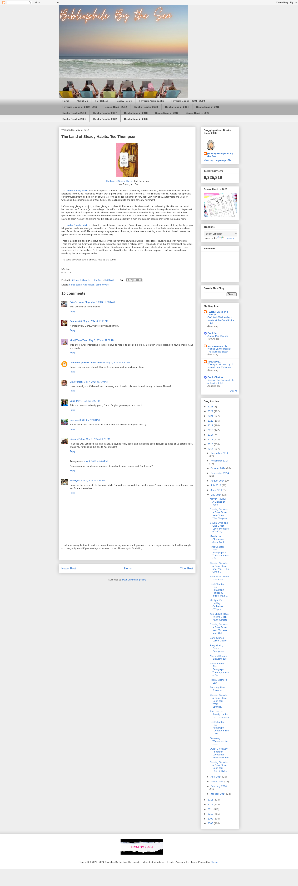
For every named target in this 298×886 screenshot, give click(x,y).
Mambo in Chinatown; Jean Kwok (217, 539)
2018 (211, 430)
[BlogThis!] (131, 280)
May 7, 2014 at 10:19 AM (95, 321)
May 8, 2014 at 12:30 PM (87, 420)
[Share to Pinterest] (140, 280)
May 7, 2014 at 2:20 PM (118, 362)
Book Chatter (215, 377)
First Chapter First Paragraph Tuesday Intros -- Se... (219, 669)
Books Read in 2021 (74, 119)
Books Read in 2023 (136, 119)
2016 (211, 439)
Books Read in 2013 (146, 107)
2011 (210, 809)
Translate (229, 238)
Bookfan (212, 333)
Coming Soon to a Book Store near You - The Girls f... (219, 567)
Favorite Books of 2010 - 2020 (79, 107)
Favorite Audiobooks (151, 100)
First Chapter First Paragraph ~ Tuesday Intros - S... (219, 552)
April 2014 (216, 776)
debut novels (102, 284)
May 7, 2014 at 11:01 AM (101, 340)
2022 (211, 411)
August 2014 (218, 480)
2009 (211, 818)
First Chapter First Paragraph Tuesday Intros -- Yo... (219, 728)
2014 (211, 448)
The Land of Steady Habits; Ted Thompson (219, 714)
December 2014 (219, 453)
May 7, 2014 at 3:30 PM (96, 381)
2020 (211, 420)
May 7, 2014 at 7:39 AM (103, 302)
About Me (82, 100)
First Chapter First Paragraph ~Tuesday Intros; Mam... (219, 590)
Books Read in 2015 (208, 107)
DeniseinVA (76, 321)
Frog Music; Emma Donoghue (217, 648)
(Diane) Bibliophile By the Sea (220, 155)
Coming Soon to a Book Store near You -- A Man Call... (218, 628)
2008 (211, 823)
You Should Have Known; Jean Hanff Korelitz (219, 616)
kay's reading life (217, 346)
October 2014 (218, 468)
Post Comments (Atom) (134, 579)
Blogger (214, 862)
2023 (211, 406)
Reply (72, 311)
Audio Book (89, 284)
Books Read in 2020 (197, 113)
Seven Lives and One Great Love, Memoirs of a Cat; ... (219, 527)
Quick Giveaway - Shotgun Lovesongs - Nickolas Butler (219, 753)
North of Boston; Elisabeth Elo (219, 657)
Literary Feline (77, 439)
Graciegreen (76, 381)
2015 (211, 444)
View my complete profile (217, 160)
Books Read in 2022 (105, 119)
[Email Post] (121, 280)
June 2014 (217, 490)
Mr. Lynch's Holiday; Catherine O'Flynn (216, 604)
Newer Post (68, 568)
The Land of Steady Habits (119, 181)
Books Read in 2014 (177, 107)
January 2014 (218, 793)
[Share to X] (134, 280)
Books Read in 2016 (74, 113)
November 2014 (219, 460)
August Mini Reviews (218, 336)
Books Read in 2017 (105, 113)
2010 (211, 813)
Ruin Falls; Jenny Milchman (219, 578)
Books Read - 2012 (116, 107)
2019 (211, 425)
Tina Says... (214, 361)
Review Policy (124, 100)
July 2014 (216, 485)
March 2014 (217, 781)
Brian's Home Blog (80, 302)
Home (65, 100)
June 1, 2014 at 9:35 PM (93, 480)
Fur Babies (101, 100)
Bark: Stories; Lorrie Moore (218, 639)
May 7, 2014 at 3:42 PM (88, 401)
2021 (211, 416)
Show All (233, 391)
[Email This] (127, 280)
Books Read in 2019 (166, 113)
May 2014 (216, 494)
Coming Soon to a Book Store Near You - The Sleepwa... (219, 513)
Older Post (186, 568)
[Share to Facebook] (137, 280)
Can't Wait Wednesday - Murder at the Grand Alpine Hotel (220, 320)
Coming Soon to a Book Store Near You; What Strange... (218, 701)
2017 (211, 434)
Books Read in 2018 (136, 113)
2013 (211, 799)
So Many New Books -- (217, 689)
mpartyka (75, 480)
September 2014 (220, 473)
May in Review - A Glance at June (218, 501)
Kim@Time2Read (79, 340)
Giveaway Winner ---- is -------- (219, 741)
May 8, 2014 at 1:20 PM (98, 439)
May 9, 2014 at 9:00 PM (96, 461)
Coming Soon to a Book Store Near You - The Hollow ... (218, 766)
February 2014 (219, 786)
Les (71, 420)
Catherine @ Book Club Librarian (87, 362)
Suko (72, 401)
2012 (211, 804)
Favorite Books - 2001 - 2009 (188, 100)
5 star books (75, 284)
